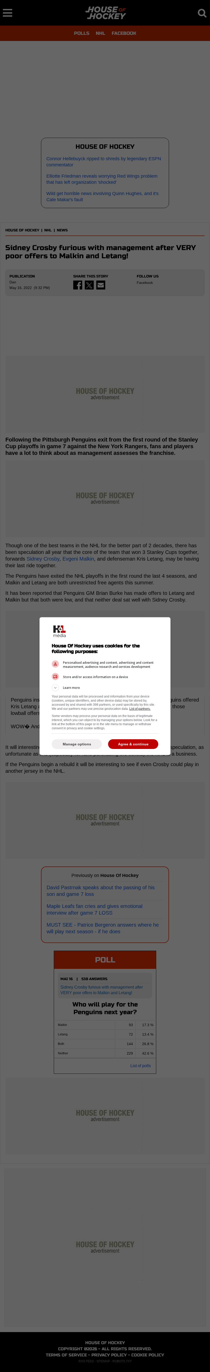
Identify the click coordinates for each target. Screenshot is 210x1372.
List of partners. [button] (140, 709)
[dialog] (105, 686)
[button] (105, 687)
